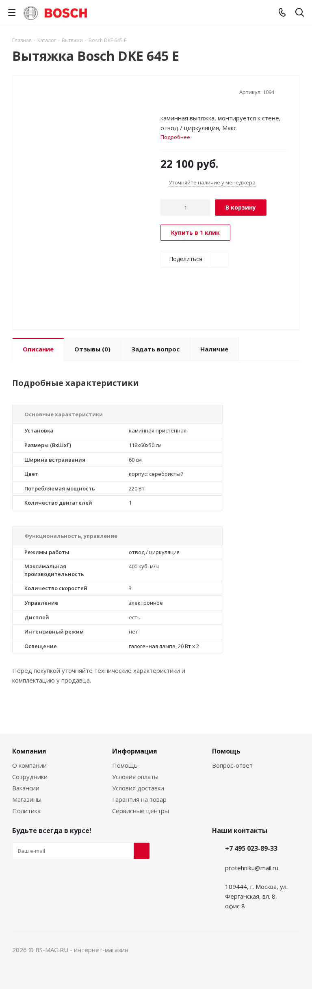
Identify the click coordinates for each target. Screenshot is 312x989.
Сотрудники (30, 777)
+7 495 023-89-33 (251, 848)
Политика (26, 811)
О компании (29, 765)
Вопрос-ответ (232, 765)
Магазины (26, 799)
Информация (134, 751)
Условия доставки (138, 788)
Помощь (125, 765)
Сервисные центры (140, 811)
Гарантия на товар (139, 799)
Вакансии (25, 788)
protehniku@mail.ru (251, 868)
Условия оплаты (135, 777)
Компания (29, 751)
